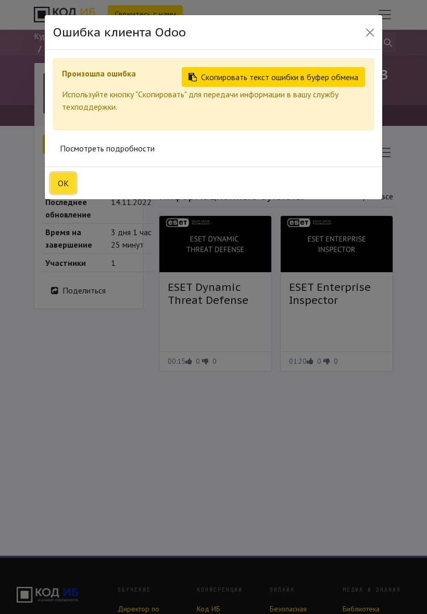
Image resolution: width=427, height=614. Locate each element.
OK (63, 183)
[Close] (370, 32)
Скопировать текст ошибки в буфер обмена (279, 77)
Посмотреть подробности (107, 148)
